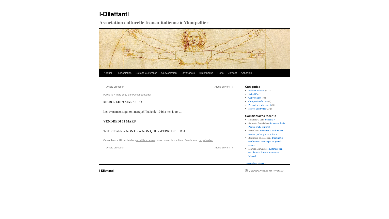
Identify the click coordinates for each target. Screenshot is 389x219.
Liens (220, 73)
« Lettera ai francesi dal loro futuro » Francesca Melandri (265, 152)
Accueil (108, 73)
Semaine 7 (270, 119)
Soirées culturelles (146, 73)
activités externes (145, 140)
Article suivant (224, 86)
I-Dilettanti (114, 13)
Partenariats (188, 73)
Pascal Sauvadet (141, 94)
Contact (232, 73)
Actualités (253, 94)
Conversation (169, 73)
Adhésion (246, 73)
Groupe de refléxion (258, 101)
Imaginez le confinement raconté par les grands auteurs (265, 141)
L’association (123, 73)
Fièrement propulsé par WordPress (266, 170)
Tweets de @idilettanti (255, 163)
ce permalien (206, 140)
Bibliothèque (206, 73)
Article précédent (114, 86)
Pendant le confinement (259, 104)
